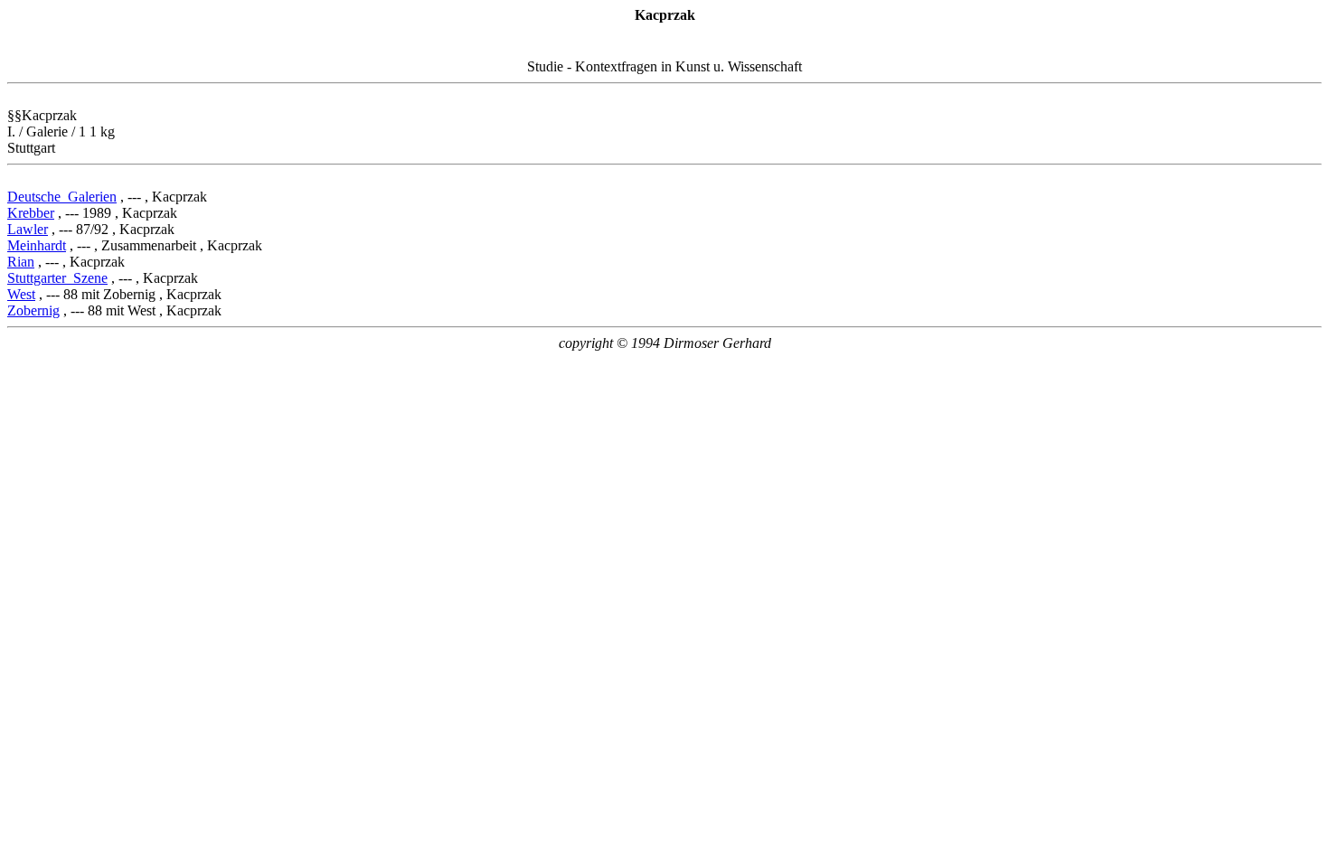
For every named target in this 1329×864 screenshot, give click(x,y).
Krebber (30, 213)
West (21, 294)
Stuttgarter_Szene (57, 278)
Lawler (27, 229)
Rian (20, 261)
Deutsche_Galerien (62, 196)
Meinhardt (36, 245)
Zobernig (33, 310)
